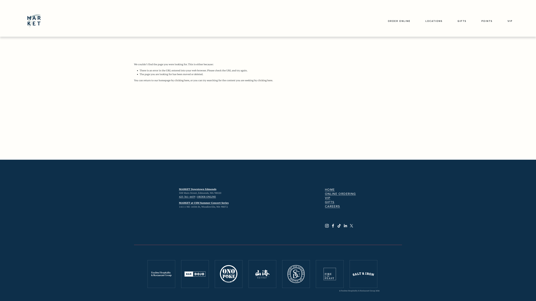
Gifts (462, 21)
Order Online (399, 21)
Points (486, 21)
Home (330, 189)
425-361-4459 (187, 196)
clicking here (181, 80)
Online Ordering (340, 194)
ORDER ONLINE (206, 196)
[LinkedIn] (345, 226)
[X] (351, 226)
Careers (332, 206)
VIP (510, 21)
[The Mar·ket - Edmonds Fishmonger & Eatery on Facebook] (333, 226)
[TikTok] (339, 226)
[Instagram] (327, 226)
